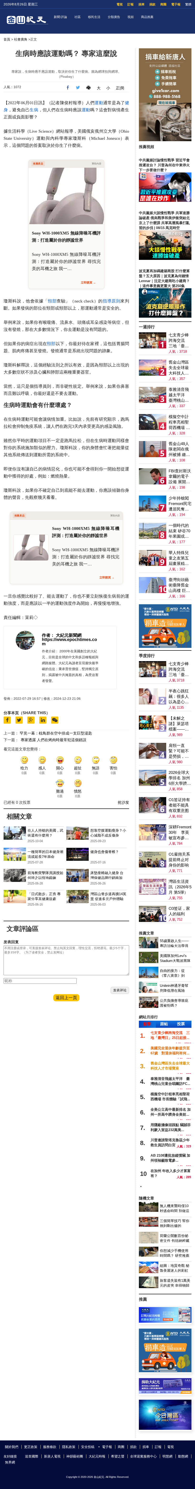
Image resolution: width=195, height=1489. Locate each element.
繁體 (188, 4)
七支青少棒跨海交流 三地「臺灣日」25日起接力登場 (179, 341)
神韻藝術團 (74, 1456)
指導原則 (111, 301)
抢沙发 (123, 802)
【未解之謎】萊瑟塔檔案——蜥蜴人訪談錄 (179, 724)
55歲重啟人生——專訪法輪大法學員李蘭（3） (174, 946)
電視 (120, 4)
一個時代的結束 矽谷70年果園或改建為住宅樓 (179, 531)
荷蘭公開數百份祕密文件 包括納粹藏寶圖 (174, 1241)
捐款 (152, 4)
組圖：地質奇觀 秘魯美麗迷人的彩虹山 (174, 1270)
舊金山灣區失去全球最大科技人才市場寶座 (179, 368)
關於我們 (11, 1447)
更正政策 (30, 1447)
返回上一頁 (66, 997)
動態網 (183, 1456)
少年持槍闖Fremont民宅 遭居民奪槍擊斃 (180, 504)
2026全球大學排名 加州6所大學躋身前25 (180, 778)
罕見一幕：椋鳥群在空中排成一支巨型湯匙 (56, 733)
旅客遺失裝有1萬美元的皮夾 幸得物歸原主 (175, 1285)
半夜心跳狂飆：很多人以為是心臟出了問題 (179, 697)
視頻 (130, 17)
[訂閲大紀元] (165, 1321)
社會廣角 (20, 39)
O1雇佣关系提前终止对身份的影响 (179, 859)
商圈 (163, 4)
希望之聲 (117, 1456)
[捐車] (165, 647)
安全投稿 (87, 1447)
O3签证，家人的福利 (179, 911)
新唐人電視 (52, 1456)
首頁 (7, 39)
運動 (98, 102)
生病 (33, 110)
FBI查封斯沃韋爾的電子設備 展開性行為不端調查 (180, 477)
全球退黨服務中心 (143, 1456)
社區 (77, 17)
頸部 (52, 301)
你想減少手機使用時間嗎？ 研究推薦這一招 (174, 1256)
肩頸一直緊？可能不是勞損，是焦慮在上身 (179, 751)
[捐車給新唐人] (165, 140)
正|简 (120, 88)
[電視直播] (165, 1428)
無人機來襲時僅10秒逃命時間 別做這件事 (174, 1211)
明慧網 (167, 1456)
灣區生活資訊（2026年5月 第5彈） (180, 887)
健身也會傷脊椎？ (104, 852)
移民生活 (94, 17)
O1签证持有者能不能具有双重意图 (179, 805)
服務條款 (49, 1447)
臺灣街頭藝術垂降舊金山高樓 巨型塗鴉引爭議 (179, 585)
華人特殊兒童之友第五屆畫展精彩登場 (179, 558)
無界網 (10, 1462)
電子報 (175, 4)
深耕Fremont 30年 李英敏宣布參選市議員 (180, 833)
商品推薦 (147, 17)
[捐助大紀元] (165, 1392)
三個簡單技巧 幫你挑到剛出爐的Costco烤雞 (174, 1226)
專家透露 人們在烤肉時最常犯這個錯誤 (53, 740)
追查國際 (31, 1456)
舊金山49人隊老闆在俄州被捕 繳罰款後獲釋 (179, 449)
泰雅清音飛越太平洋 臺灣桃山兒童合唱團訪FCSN (179, 395)
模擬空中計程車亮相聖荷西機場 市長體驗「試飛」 (179, 422)
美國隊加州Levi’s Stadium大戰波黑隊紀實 (175, 961)
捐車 (141, 4)
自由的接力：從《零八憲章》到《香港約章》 (172, 976)
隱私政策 (68, 1447)
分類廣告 (114, 17)
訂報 (130, 4)
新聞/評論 (60, 17)
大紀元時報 (97, 1456)
